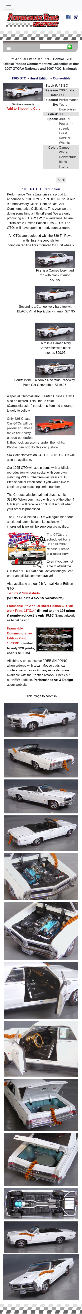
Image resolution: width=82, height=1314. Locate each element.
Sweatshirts (31, 593)
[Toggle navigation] (8, 6)
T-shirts (12, 593)
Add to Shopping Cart (23, 108)
